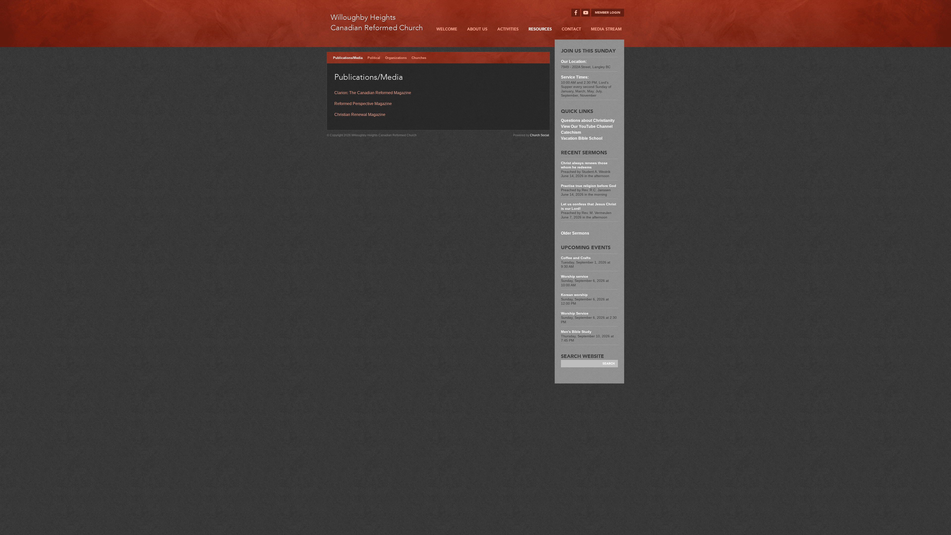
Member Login (607, 13)
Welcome (446, 29)
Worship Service (574, 313)
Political (374, 57)
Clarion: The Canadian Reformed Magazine (372, 93)
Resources (540, 29)
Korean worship (574, 295)
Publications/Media (348, 57)
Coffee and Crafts (576, 258)
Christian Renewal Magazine (359, 114)
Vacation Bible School (581, 138)
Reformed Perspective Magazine (363, 104)
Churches (419, 57)
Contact (571, 29)
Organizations (396, 57)
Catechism (571, 132)
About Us (477, 29)
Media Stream (606, 29)
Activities (508, 29)
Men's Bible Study (576, 332)
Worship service (574, 276)
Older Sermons (575, 233)
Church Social (539, 135)
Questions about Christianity (588, 120)
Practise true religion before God (588, 186)
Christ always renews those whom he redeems (584, 165)
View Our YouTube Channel (586, 126)
